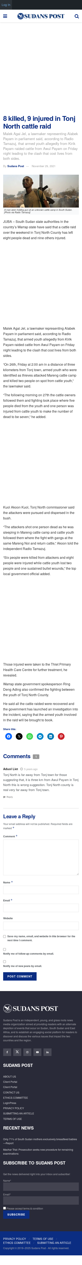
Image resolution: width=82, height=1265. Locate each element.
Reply (10, 796)
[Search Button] (77, 16)
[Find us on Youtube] (37, 1052)
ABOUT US (9, 1076)
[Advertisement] (41, 67)
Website (8, 918)
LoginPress (9, 1103)
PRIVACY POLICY (13, 1108)
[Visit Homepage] (41, 16)
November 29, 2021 (44, 166)
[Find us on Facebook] (7, 1052)
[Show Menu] (5, 16)
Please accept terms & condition (24, 1208)
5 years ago (31, 769)
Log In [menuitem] (6, 4)
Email (8, 900)
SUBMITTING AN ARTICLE (18, 1113)
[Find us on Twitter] (17, 1052)
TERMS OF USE (12, 1118)
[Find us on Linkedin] (48, 1052)
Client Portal (10, 1081)
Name (8, 882)
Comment (10, 836)
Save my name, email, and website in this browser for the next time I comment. (41, 938)
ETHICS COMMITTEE (15, 1097)
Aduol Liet (10, 769)
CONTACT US (11, 1092)
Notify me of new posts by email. (22, 966)
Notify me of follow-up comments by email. (28, 953)
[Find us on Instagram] (27, 1052)
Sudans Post (15, 166)
